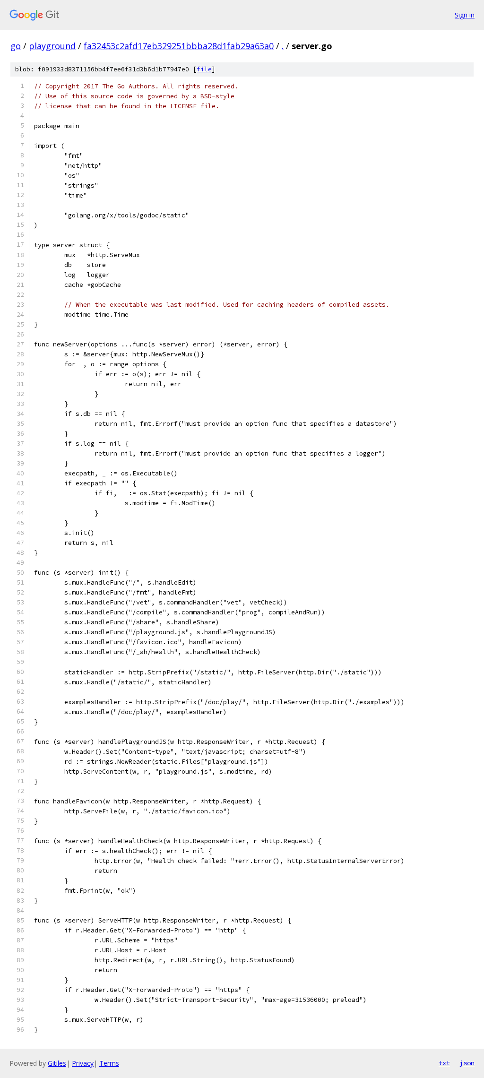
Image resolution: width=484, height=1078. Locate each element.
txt (444, 1063)
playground (52, 46)
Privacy (83, 1063)
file (204, 69)
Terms (109, 1063)
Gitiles (57, 1063)
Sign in (465, 14)
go (15, 46)
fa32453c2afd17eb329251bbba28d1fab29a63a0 (179, 46)
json (467, 1063)
